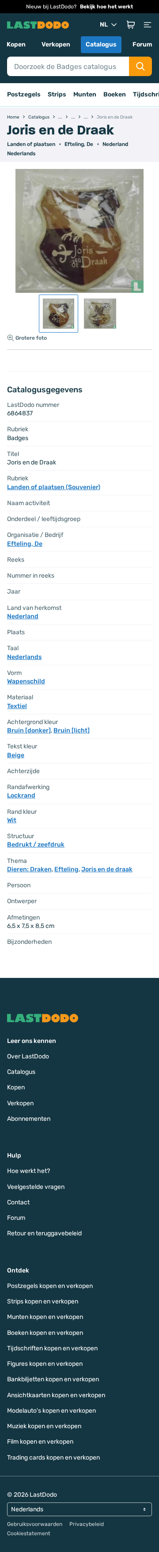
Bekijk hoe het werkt (106, 7)
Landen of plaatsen (31, 144)
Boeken (114, 94)
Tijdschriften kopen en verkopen (52, 1348)
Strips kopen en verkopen (42, 1301)
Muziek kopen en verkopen (44, 1426)
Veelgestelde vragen (35, 1187)
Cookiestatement (28, 1533)
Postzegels (24, 94)
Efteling (66, 869)
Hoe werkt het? (28, 1171)
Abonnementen (28, 1119)
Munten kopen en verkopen (45, 1317)
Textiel (17, 706)
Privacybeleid (86, 1524)
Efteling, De (78, 144)
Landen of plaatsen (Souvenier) (53, 487)
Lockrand (21, 795)
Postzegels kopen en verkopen (50, 1286)
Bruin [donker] (29, 730)
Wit (11, 820)
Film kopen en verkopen (40, 1441)
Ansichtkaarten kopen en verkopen (56, 1395)
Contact (18, 1202)
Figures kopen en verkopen (45, 1364)
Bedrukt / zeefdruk (35, 844)
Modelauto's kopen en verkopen (51, 1410)
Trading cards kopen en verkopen (53, 1457)
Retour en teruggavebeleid (44, 1233)
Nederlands (21, 153)
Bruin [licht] (71, 730)
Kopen (16, 44)
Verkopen (56, 44)
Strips (57, 94)
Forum (142, 44)
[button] (131, 25)
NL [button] (104, 24)
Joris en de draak (106, 869)
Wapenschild (26, 681)
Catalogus (101, 44)
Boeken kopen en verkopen (45, 1333)
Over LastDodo (28, 1056)
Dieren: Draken (29, 869)
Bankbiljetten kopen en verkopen (53, 1379)
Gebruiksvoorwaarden (34, 1524)
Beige (15, 755)
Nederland (115, 144)
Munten (84, 94)
